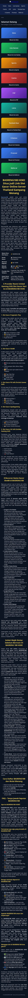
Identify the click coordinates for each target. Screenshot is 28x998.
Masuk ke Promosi (14, 160)
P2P (10, 9)
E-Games (7, 12)
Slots (9, 6)
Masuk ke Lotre (14, 115)
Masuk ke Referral (14, 175)
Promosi (14, 12)
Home (4, 6)
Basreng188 (4, 197)
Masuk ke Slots (14, 40)
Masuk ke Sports (14, 70)
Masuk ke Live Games (14, 55)
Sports (23, 6)
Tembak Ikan (21, 9)
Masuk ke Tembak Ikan (14, 130)
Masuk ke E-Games (14, 145)
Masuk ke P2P (14, 100)
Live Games (16, 6)
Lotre (14, 9)
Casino (5, 9)
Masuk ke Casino (14, 85)
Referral (21, 12)
